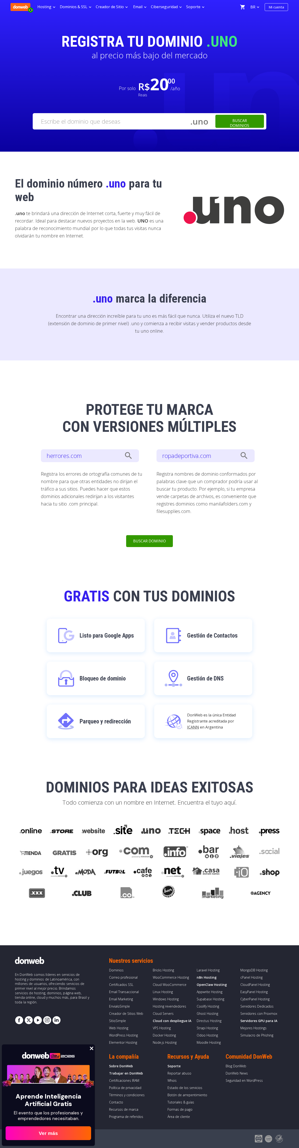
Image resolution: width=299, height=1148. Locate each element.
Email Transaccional (124, 992)
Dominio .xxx (37, 893)
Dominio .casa (206, 872)
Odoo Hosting (207, 1035)
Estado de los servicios (184, 1087)
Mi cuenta (276, 7)
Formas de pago (179, 1109)
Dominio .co (126, 893)
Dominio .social (269, 851)
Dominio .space (210, 830)
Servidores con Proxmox (258, 1013)
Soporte (174, 1066)
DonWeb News (237, 1073)
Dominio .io (239, 872)
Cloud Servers (163, 1013)
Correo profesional (123, 977)
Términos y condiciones (127, 1095)
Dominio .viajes (238, 851)
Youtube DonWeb (38, 1020)
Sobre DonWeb (121, 1066)
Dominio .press (268, 830)
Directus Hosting (209, 1021)
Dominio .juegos (31, 872)
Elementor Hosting (123, 1042)
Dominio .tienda (31, 851)
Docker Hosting (164, 1035)
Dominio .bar (209, 851)
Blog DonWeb (236, 1066)
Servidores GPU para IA (258, 1021)
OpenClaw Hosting (212, 984)
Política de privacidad (125, 1087)
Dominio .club (81, 893)
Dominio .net (172, 872)
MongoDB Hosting (254, 970)
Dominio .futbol (114, 872)
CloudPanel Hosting (255, 984)
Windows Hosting (166, 999)
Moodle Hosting (209, 1042)
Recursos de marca (123, 1109)
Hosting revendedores (169, 1006)
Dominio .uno (151, 830)
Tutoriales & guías (180, 1102)
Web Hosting (118, 1028)
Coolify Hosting (208, 1006)
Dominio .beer (168, 893)
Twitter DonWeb (28, 1020)
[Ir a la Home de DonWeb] (20, 7)
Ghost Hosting (207, 1013)
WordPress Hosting (123, 1035)
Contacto (116, 1102)
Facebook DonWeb (19, 1020)
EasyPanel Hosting (254, 992)
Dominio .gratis (64, 851)
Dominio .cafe (143, 872)
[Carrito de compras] (242, 7)
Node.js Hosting (165, 1042)
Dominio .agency (260, 893)
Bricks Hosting (163, 970)
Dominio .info (176, 851)
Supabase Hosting (210, 999)
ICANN (193, 727)
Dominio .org (97, 851)
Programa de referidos (126, 1116)
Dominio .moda (85, 872)
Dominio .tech (180, 830)
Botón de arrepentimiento (187, 1095)
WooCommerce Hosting (171, 977)
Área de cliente (178, 1116)
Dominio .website (93, 830)
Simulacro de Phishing (256, 1035)
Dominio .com (136, 851)
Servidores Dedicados (257, 1006)
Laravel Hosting (208, 970)
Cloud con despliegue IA (172, 1021)
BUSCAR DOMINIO (149, 541)
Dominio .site (123, 830)
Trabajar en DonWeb (126, 1073)
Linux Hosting (163, 992)
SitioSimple (117, 1021)
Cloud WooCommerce (169, 984)
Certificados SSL (121, 984)
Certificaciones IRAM (124, 1080)
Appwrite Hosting (209, 992)
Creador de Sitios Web (126, 1013)
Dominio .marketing (213, 893)
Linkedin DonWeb (56, 1020)
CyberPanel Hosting (255, 999)
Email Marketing (121, 999)
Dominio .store (61, 830)
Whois (172, 1080)
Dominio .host (238, 830)
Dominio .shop (269, 872)
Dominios (116, 970)
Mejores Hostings (253, 1028)
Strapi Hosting (207, 1028)
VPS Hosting (162, 1028)
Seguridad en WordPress (244, 1080)
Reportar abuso (179, 1073)
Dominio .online (30, 830)
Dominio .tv (59, 872)
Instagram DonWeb (47, 1020)
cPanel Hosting (251, 977)
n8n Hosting (207, 977)
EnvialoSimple (119, 1006)
